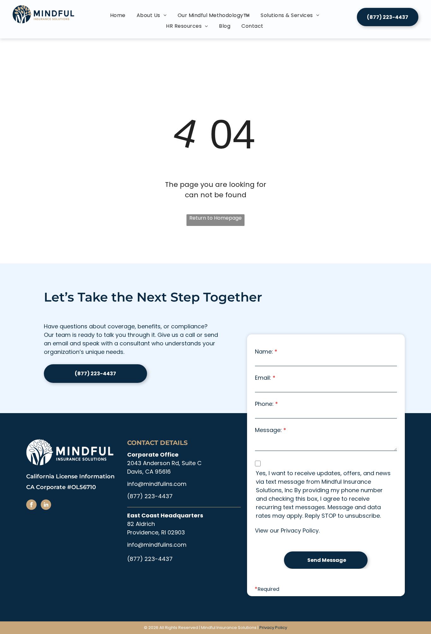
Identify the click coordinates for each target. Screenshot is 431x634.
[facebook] (31, 505)
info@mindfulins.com (156, 484)
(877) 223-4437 (150, 496)
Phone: (264, 404)
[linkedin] (46, 505)
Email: (263, 378)
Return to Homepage (215, 218)
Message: (268, 430)
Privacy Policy (300, 530)
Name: (264, 351)
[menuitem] (118, 15)
